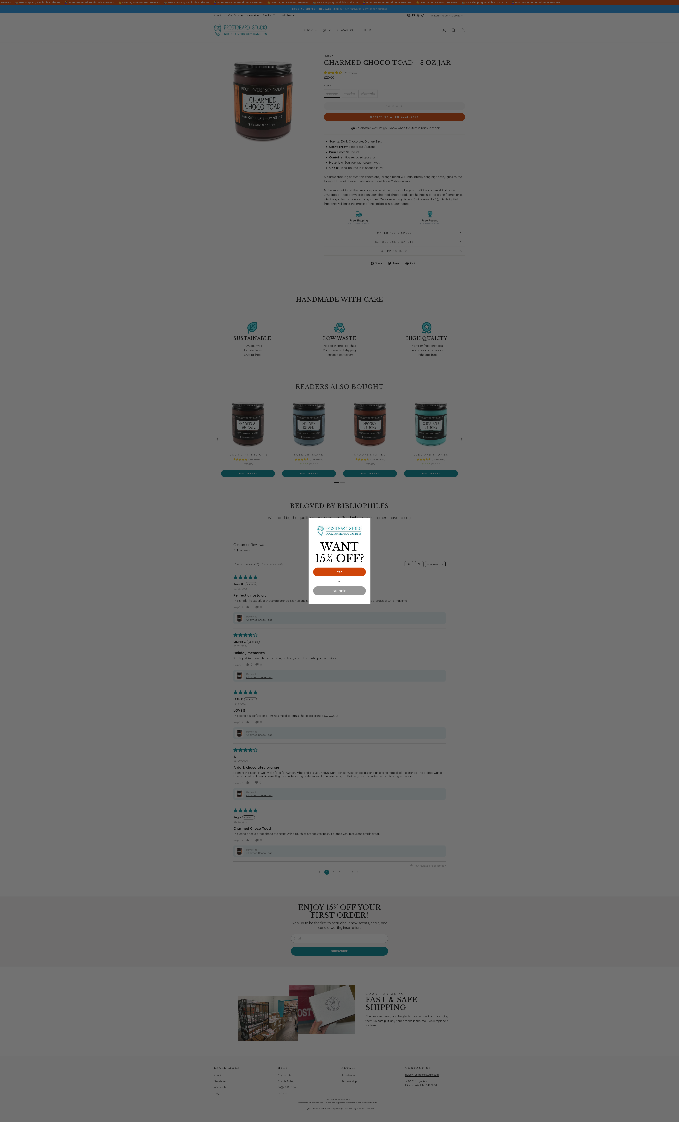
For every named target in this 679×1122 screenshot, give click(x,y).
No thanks (339, 591)
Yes (339, 572)
